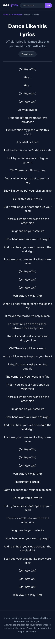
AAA (10, 5)
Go (48, 5)
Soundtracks (16, 14)
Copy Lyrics (27, 54)
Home (6, 14)
